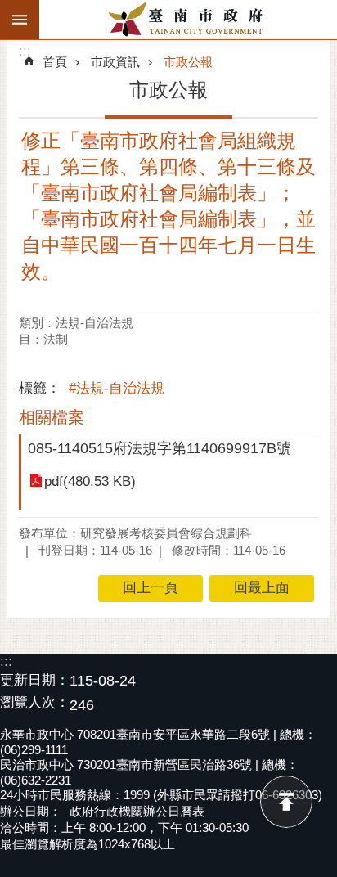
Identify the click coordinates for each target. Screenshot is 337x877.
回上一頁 (150, 588)
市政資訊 (115, 62)
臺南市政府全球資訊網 (188, 19)
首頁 (55, 62)
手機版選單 (19, 19)
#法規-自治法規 (116, 388)
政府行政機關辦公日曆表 (137, 811)
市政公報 (188, 62)
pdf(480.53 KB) (90, 481)
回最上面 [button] (262, 588)
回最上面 (286, 802)
